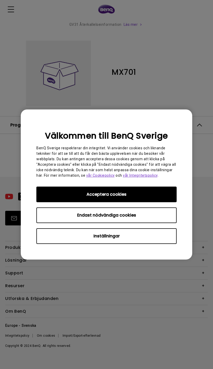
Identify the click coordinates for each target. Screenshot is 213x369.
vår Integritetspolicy (140, 175)
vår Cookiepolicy (100, 175)
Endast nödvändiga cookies (106, 215)
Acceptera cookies (106, 194)
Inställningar (107, 236)
